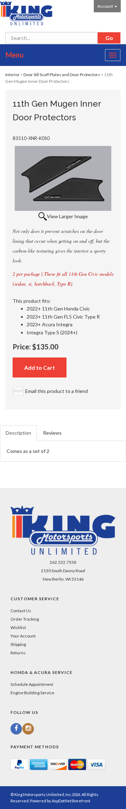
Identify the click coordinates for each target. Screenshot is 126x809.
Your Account (23, 635)
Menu (14, 55)
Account (105, 6)
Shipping (18, 644)
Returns (18, 652)
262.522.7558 (63, 562)
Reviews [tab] (52, 433)
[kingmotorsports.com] (26, 13)
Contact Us (20, 610)
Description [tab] (18, 433)
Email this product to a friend (56, 391)
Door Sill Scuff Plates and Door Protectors (61, 74)
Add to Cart (39, 367)
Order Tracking (24, 619)
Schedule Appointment (31, 684)
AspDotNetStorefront (71, 800)
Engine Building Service (32, 692)
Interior (12, 74)
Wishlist (18, 627)
